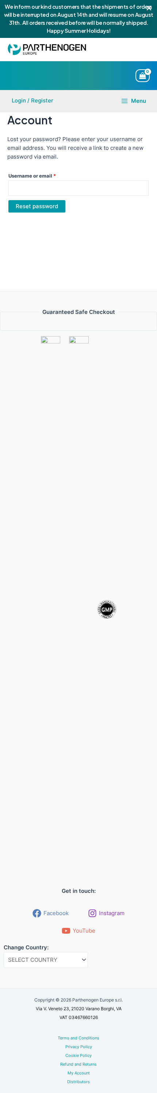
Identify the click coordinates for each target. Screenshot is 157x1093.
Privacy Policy (78, 1046)
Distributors (78, 1081)
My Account (79, 1073)
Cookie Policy (78, 1055)
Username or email (42, 175)
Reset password (37, 206)
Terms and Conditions (78, 1038)
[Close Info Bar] (149, 8)
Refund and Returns (78, 1064)
